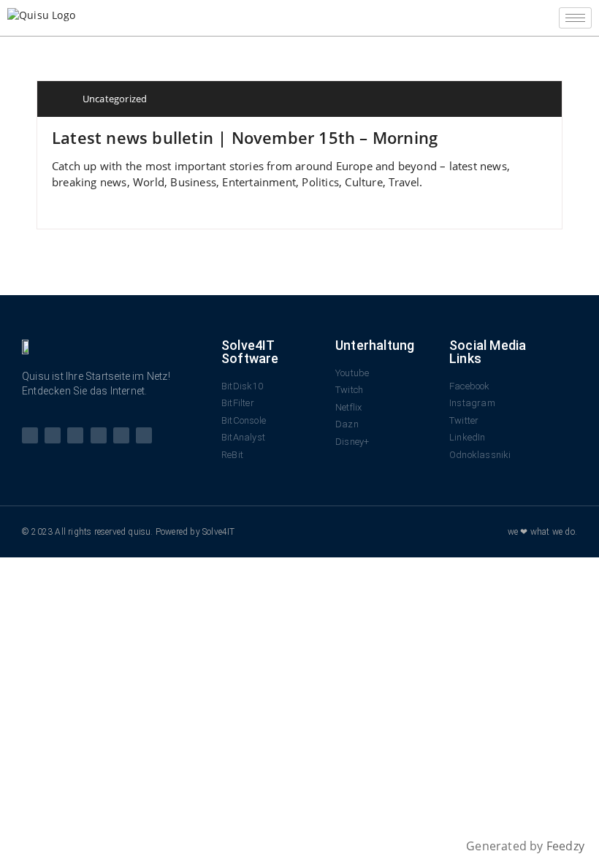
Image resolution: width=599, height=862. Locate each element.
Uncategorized (115, 98)
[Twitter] (53, 435)
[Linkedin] (121, 435)
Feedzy (565, 846)
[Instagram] (99, 435)
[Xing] (144, 435)
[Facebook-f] (30, 435)
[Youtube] (75, 435)
